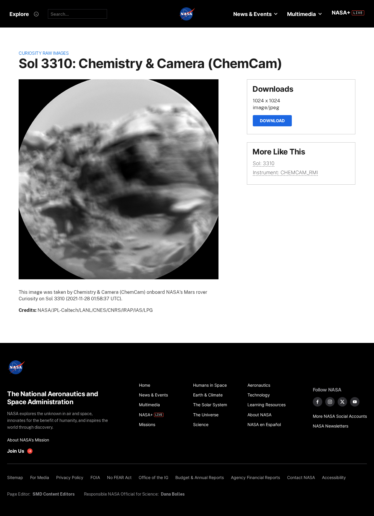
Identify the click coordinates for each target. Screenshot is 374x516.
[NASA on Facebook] (317, 402)
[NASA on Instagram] (330, 402)
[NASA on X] (342, 402)
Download (272, 120)
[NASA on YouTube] (355, 402)
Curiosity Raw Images (44, 53)
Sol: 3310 (263, 163)
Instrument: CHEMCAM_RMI (285, 172)
